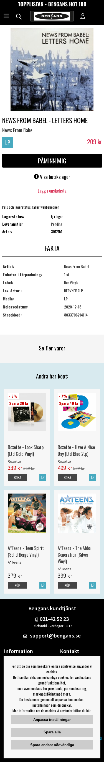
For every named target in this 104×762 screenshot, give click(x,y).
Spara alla (52, 732)
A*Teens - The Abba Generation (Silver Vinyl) (74, 555)
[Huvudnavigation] (6, 16)
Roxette (14, 461)
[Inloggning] (82, 16)
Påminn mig (52, 160)
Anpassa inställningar (52, 720)
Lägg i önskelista (52, 190)
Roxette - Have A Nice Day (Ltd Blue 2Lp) (76, 450)
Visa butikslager (54, 176)
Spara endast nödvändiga (52, 745)
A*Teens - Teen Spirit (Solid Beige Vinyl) (26, 551)
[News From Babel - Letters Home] (52, 70)
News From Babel (18, 130)
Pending (56, 224)
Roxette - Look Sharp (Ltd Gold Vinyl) (26, 450)
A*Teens (14, 562)
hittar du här (82, 710)
